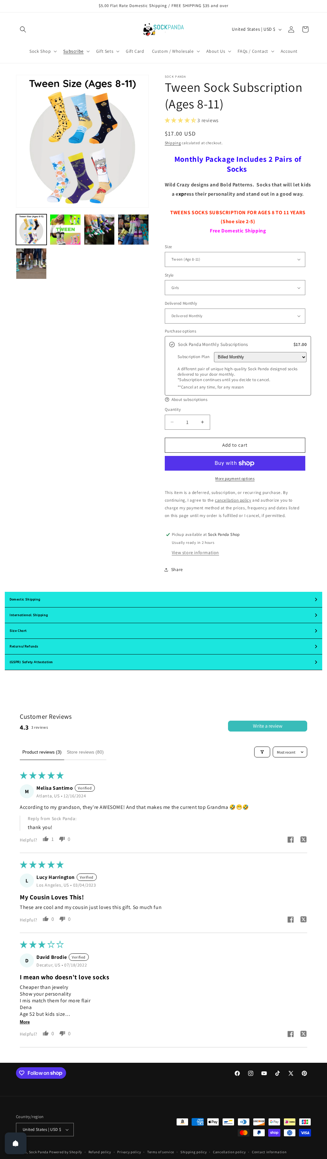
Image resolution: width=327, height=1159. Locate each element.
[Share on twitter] (303, 840)
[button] (23, 29)
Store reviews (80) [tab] (85, 752)
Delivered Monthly (181, 303)
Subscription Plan (194, 356)
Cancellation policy (229, 1152)
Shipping (173, 142)
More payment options (235, 478)
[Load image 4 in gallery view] (133, 229)
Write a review (267, 726)
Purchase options (180, 331)
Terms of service (160, 1152)
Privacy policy (129, 1152)
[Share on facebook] (290, 840)
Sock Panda (39, 1152)
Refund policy (99, 1152)
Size (168, 246)
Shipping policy (193, 1152)
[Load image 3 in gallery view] (99, 229)
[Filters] (262, 752)
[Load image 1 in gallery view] (31, 229)
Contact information (269, 1152)
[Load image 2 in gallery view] (65, 229)
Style (169, 275)
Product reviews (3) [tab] (42, 752)
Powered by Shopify (65, 1152)
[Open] (16, 1143)
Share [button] (177, 569)
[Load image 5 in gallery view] (31, 263)
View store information (195, 552)
